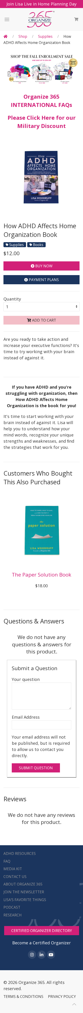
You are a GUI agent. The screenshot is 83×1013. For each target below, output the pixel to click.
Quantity (12, 299)
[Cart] (76, 19)
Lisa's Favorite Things (24, 899)
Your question (26, 679)
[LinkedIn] (41, 955)
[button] (7, 19)
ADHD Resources (19, 853)
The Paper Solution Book (41, 574)
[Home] (5, 36)
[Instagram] (32, 955)
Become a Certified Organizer (41, 942)
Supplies (45, 36)
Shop (22, 36)
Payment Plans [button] (43, 279)
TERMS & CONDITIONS (23, 996)
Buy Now (43, 265)
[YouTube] (51, 955)
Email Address (26, 717)
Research (12, 915)
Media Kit (12, 868)
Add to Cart (43, 320)
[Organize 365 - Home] (41, 19)
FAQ (6, 861)
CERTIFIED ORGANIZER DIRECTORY (41, 930)
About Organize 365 (22, 884)
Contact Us (15, 876)
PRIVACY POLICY (62, 996)
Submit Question (36, 767)
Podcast (11, 907)
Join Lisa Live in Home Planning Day (41, 4)
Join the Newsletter (23, 891)
